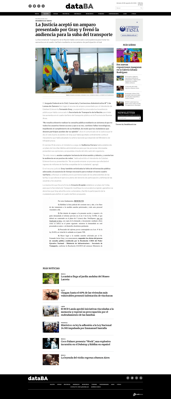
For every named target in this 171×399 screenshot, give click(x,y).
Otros (134, 14)
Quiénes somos (96, 387)
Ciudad (55, 14)
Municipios (89, 14)
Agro (125, 14)
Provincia (66, 14)
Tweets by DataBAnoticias (126, 124)
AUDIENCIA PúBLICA (95, 95)
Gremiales (77, 14)
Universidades (114, 14)
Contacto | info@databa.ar (79, 387)
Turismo (101, 14)
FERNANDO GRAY (85, 95)
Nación (46, 14)
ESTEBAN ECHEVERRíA (74, 95)
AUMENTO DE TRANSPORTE (107, 95)
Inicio (37, 14)
